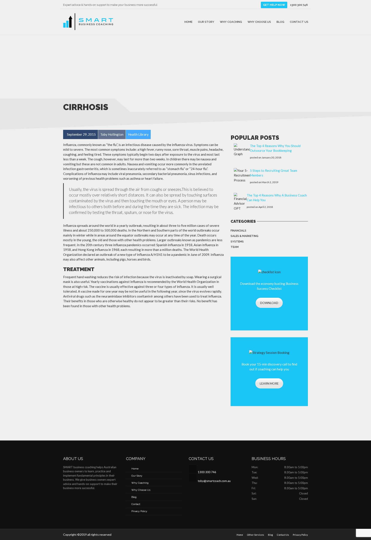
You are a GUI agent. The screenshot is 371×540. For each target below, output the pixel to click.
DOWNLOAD (269, 303)
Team (235, 247)
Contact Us (299, 21)
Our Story (206, 21)
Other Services (255, 534)
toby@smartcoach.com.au (214, 481)
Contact (135, 504)
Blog (280, 21)
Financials (238, 230)
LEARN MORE (269, 383)
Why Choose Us (259, 21)
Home (188, 21)
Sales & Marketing (244, 236)
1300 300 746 (299, 4)
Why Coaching (231, 21)
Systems (237, 241)
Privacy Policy (139, 511)
